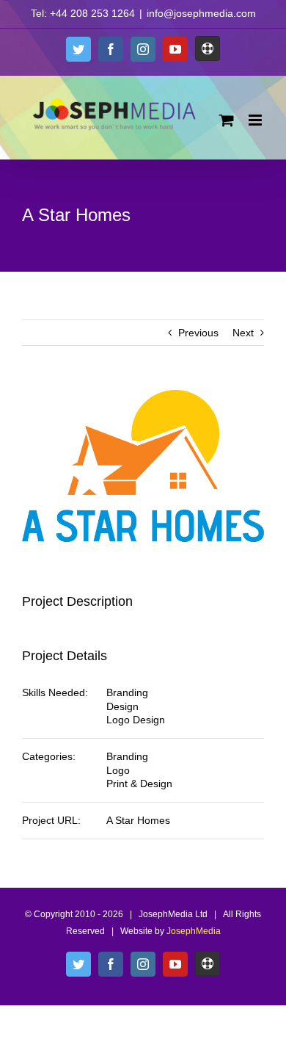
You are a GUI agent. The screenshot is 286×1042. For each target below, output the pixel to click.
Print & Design (139, 783)
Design (122, 706)
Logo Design (135, 720)
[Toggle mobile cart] (226, 120)
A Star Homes (138, 820)
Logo (118, 770)
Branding (127, 692)
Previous (198, 333)
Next (243, 333)
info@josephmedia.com (201, 13)
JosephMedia (193, 931)
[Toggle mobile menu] (256, 120)
